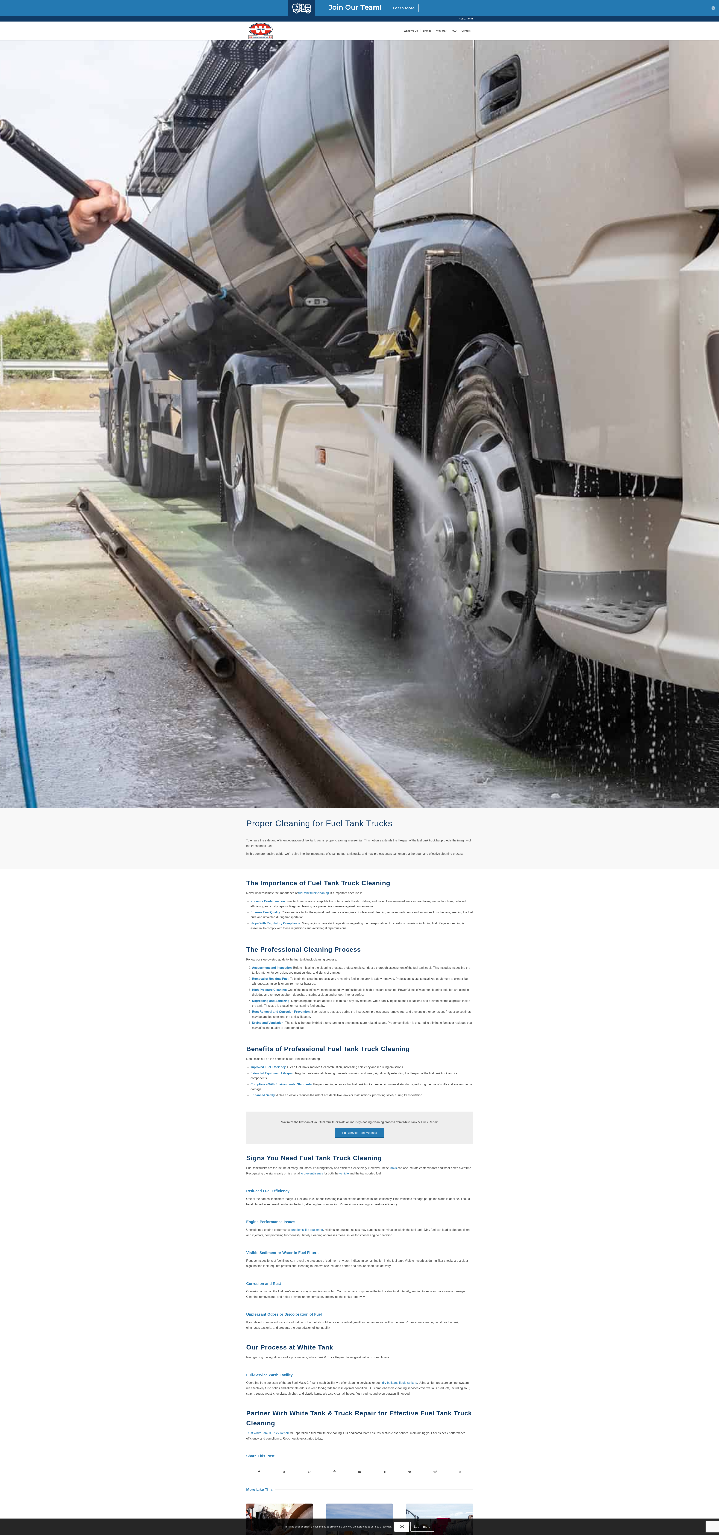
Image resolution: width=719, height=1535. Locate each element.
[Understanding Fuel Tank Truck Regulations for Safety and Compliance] (3, 767)
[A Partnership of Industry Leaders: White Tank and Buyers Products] (716, 767)
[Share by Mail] (460, 1471)
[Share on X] (284, 1471)
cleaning (323, 893)
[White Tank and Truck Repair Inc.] (260, 31)
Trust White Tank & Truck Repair (267, 1433)
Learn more (422, 1526)
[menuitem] (465, 19)
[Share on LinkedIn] (359, 1471)
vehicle (344, 1173)
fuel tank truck (307, 893)
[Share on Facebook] (258, 1471)
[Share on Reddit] (435, 1471)
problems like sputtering (307, 1229)
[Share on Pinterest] (334, 1471)
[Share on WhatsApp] (309, 1471)
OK (402, 1526)
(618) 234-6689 (466, 19)
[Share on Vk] (409, 1471)
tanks (393, 1168)
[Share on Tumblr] (384, 1471)
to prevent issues (312, 1173)
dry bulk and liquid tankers (399, 1382)
